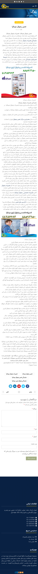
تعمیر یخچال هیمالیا (27, 374)
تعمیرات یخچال (6, 185)
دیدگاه (34, 409)
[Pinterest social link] (19, 2)
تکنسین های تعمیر (20, 202)
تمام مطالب (19, 392)
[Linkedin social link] (17, 2)
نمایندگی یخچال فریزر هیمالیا (19, 381)
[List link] (19, 518)
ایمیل (34, 436)
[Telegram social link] (15, 2)
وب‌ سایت (34, 444)
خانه (36, 15)
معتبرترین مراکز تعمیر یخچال (21, 119)
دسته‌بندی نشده (30, 15)
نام (35, 429)
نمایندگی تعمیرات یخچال (30, 40)
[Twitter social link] (21, 2)
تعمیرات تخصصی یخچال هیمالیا (24, 192)
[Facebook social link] (23, 2)
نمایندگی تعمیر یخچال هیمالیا (19, 377)
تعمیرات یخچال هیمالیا (11, 374)
